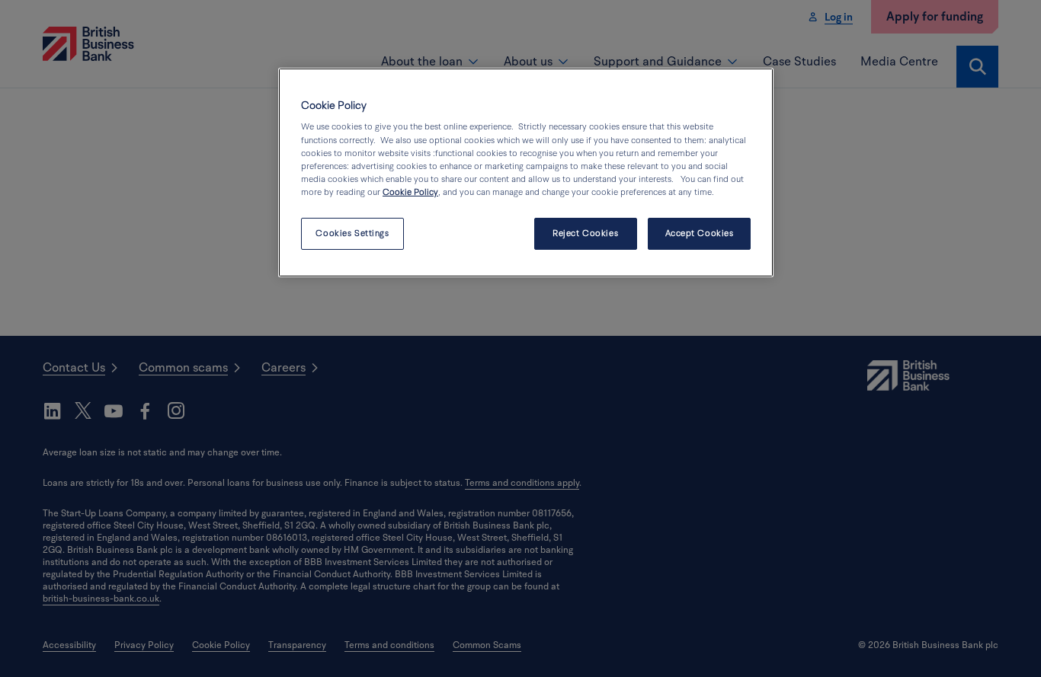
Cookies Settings (352, 233)
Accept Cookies (699, 233)
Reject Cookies (585, 233)
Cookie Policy (410, 192)
